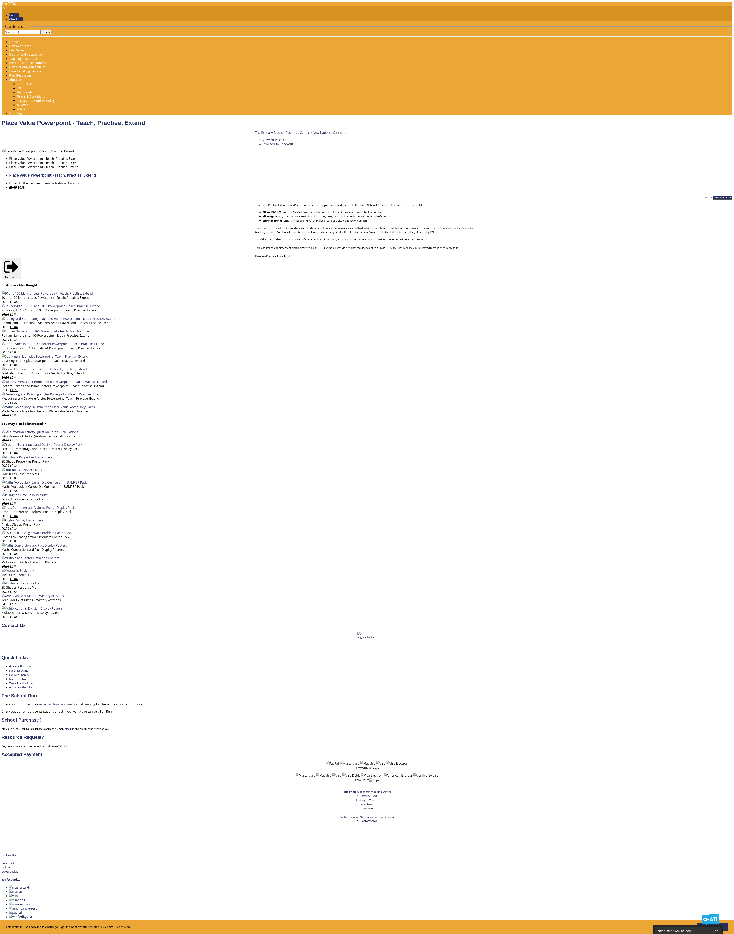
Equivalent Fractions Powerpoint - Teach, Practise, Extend (43, 373)
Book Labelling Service (25, 71)
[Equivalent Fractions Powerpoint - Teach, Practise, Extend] (44, 369)
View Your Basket (275, 140)
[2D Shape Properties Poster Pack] (27, 457)
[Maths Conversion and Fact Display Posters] (34, 545)
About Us (16, 80)
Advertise (23, 105)
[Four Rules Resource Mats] (22, 470)
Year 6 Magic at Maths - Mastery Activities (31, 600)
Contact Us (25, 84)
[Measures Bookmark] (18, 571)
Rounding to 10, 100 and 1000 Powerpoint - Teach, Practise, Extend (49, 310)
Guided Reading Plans (21, 687)
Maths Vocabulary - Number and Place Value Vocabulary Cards (47, 411)
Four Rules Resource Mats (20, 474)
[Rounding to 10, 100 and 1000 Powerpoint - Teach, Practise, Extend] (51, 306)
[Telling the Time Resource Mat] (25, 495)
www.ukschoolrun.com (55, 704)
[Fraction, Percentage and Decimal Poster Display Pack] (42, 444)
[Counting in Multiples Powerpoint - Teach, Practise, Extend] (45, 356)
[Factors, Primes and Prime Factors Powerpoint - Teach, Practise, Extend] (54, 382)
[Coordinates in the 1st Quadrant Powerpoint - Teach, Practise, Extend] (53, 344)
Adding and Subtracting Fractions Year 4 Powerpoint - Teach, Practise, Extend (57, 323)
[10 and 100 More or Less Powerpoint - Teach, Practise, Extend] (47, 293)
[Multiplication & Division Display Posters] (32, 608)
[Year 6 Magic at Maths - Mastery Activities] (33, 596)
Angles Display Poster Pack (21, 524)
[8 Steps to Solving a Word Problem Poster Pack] (37, 533)
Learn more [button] (123, 927)
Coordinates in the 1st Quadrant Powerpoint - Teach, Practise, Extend (51, 348)
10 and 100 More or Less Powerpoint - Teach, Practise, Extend (46, 298)
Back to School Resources (27, 63)
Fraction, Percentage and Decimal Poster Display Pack (40, 449)
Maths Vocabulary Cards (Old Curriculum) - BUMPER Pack (43, 486)
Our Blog (15, 113)
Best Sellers (17, 50)
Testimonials (26, 92)
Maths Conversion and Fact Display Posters (33, 550)
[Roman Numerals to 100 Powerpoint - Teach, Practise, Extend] (47, 331)
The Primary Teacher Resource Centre (282, 132)
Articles (22, 109)
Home (13, 42)
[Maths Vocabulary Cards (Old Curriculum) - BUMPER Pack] (44, 482)
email (68, 728)
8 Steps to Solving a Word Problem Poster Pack (35, 537)
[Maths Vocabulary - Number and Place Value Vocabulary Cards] (48, 407)
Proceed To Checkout (278, 144)
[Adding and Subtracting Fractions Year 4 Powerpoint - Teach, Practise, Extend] (58, 319)
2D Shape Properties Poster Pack (25, 461)
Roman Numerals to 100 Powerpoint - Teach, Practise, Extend (45, 335)
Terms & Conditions (31, 96)
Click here (65, 746)
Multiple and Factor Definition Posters (29, 562)
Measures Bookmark (16, 575)
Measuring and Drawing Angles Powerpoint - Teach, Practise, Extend (50, 398)
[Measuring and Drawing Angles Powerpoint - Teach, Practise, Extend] (52, 394)
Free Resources (20, 75)
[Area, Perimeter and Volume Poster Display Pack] (38, 507)
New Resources (20, 46)
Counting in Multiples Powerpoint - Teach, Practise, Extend (43, 361)
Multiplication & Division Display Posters (31, 613)
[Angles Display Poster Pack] (22, 520)
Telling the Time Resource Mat (23, 499)
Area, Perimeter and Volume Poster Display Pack (36, 512)
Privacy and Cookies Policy (36, 101)
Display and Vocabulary (26, 54)
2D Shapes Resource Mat (19, 587)
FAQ (20, 88)
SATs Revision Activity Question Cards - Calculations (38, 436)
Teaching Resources (23, 59)
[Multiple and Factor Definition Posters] (30, 558)
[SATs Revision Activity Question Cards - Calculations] (40, 432)
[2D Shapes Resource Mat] (21, 583)
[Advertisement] (367, 835)
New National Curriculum (27, 67)
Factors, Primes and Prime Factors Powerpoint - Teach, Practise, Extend (53, 386)
